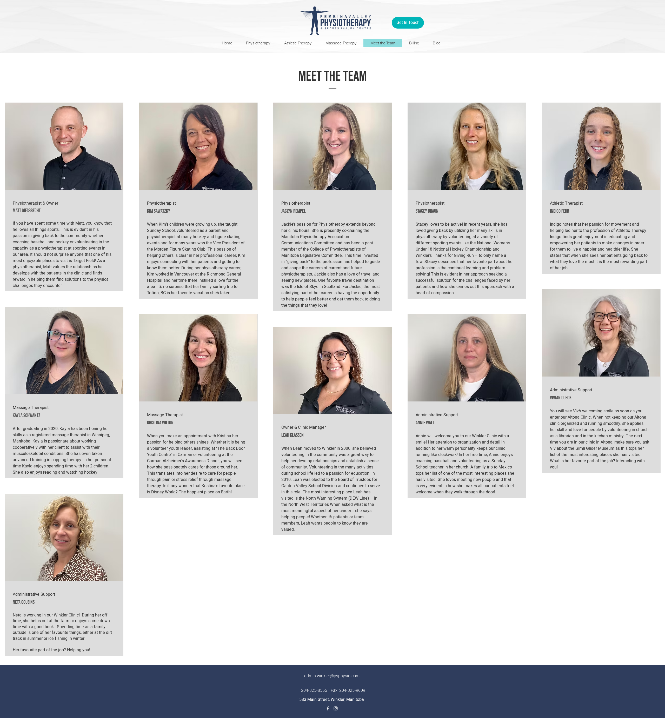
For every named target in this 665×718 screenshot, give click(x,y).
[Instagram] (335, 708)
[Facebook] (327, 708)
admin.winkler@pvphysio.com (332, 676)
